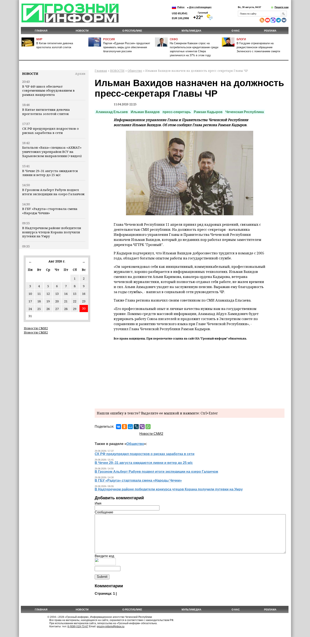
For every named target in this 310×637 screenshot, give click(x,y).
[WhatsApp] (148, 426)
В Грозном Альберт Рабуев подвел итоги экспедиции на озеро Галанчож (53, 192)
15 (74, 293)
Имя (98, 503)
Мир (39, 39)
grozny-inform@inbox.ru (110, 626)
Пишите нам (281, 7)
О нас (236, 30)
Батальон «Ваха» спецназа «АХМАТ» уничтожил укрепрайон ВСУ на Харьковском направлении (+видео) (52, 151)
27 (57, 309)
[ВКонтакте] (118, 426)
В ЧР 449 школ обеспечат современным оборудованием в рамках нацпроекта (48, 90)
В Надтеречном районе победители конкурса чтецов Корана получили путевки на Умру (51, 232)
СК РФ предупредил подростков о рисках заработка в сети (50, 130)
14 (65, 293)
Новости (30, 73)
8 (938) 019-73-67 (77, 626)
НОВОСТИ (82, 30)
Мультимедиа (191, 30)
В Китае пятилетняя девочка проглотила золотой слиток (46, 111)
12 (48, 293)
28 (65, 309)
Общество (135, 71)
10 (30, 293)
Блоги (241, 39)
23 (83, 301)
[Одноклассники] (124, 426)
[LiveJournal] (136, 426)
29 (74, 309)
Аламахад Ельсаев (112, 112)
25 (39, 309)
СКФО (174, 39)
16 (83, 293)
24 (30, 309)
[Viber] (142, 426)
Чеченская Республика (244, 112)
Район (181, 7)
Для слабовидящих (200, 7)
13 (57, 293)
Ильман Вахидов (145, 112)
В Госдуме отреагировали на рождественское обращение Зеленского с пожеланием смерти (258, 47)
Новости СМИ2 (36, 328)
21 (65, 301)
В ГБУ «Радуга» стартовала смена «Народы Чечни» (49, 211)
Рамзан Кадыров (208, 112)
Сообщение (104, 512)
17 (30, 301)
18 (39, 301)
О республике (132, 30)
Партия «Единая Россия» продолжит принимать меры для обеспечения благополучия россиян (126, 47)
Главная (41, 30)
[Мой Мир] (130, 426)
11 (39, 293)
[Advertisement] (189, 373)
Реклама (270, 30)
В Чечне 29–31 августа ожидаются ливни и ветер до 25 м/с (50, 173)
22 (74, 301)
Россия (109, 39)
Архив (80, 73)
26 (48, 309)
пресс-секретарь (177, 112)
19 (48, 301)
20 (57, 301)
